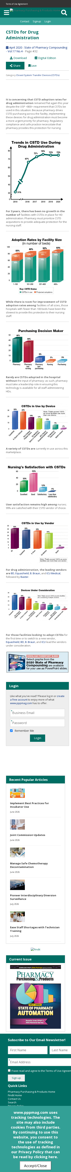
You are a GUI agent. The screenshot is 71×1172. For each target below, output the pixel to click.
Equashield (22, 573)
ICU (44, 642)
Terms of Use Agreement (17, 4)
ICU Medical (53, 573)
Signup (37, 21)
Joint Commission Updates (27, 835)
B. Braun (30, 642)
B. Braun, (35, 573)
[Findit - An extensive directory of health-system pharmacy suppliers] (35, 949)
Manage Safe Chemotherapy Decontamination (29, 865)
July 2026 (14, 904)
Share (16, 65)
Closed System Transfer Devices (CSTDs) (37, 75)
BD (12, 573)
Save (34, 65)
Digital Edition (46, 58)
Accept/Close (35, 1165)
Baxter (24, 577)
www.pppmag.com (21, 703)
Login (48, 21)
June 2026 (15, 811)
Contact (24, 21)
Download (20, 58)
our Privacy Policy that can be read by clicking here (35, 1154)
